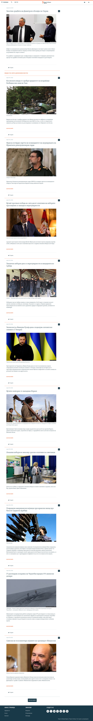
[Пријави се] (67, 711)
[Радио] (89, 2)
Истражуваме (29, 713)
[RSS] (60, 711)
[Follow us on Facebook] (47, 711)
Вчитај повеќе (32, 700)
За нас (6, 713)
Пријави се (7, 710)
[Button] (10, 68)
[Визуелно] (85, 2)
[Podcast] (64, 711)
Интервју (28, 715)
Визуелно (28, 710)
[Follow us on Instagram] (57, 711)
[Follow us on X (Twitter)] (51, 711)
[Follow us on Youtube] (54, 711)
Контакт (7, 715)
